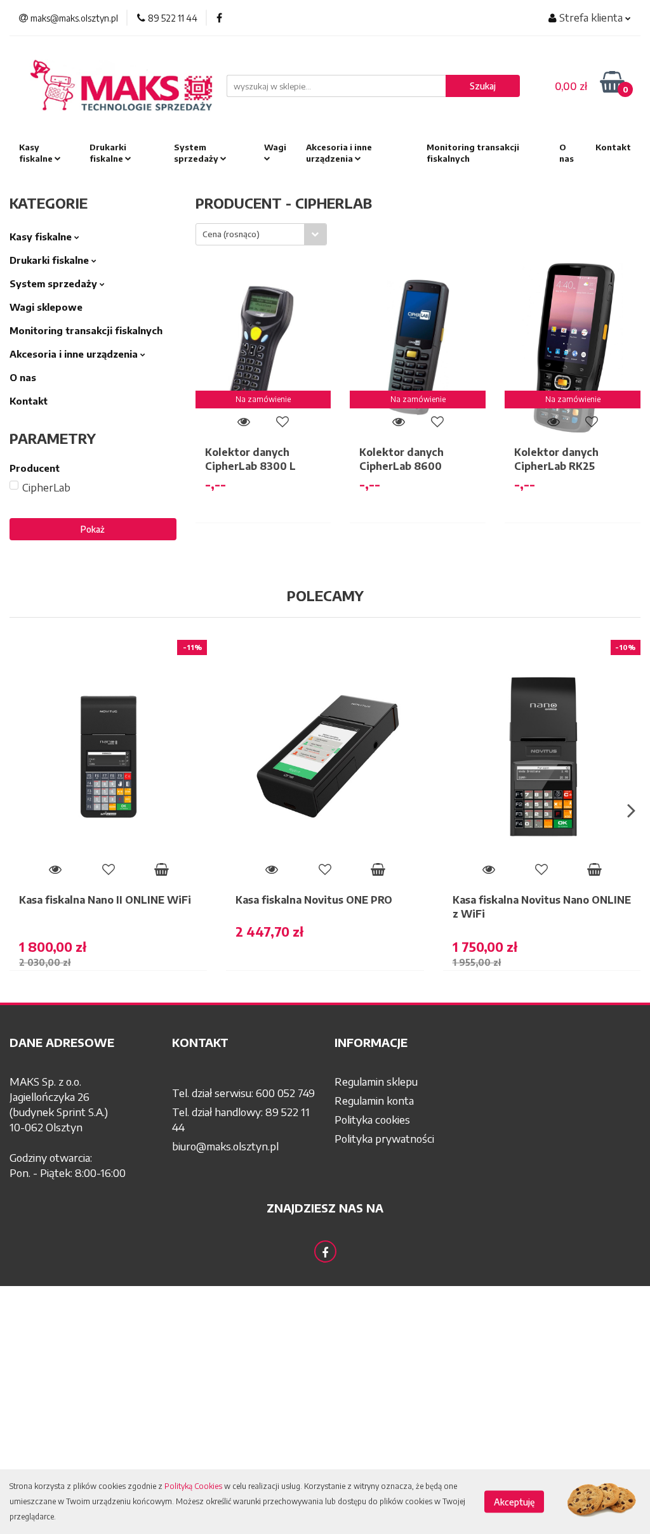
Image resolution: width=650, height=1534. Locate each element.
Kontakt (613, 147)
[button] (81, 1042)
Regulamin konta (374, 1100)
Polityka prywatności (384, 1138)
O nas (566, 153)
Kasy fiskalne (37, 153)
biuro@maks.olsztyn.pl (225, 1146)
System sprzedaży (197, 153)
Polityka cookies (372, 1119)
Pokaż (93, 529)
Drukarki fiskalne (108, 153)
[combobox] (261, 234)
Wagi (275, 147)
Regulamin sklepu (376, 1081)
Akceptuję (514, 1502)
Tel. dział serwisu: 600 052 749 (243, 1093)
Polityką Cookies (193, 1486)
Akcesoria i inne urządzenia (339, 153)
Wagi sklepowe (46, 307)
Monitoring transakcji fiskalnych (473, 153)
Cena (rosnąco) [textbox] (231, 234)
